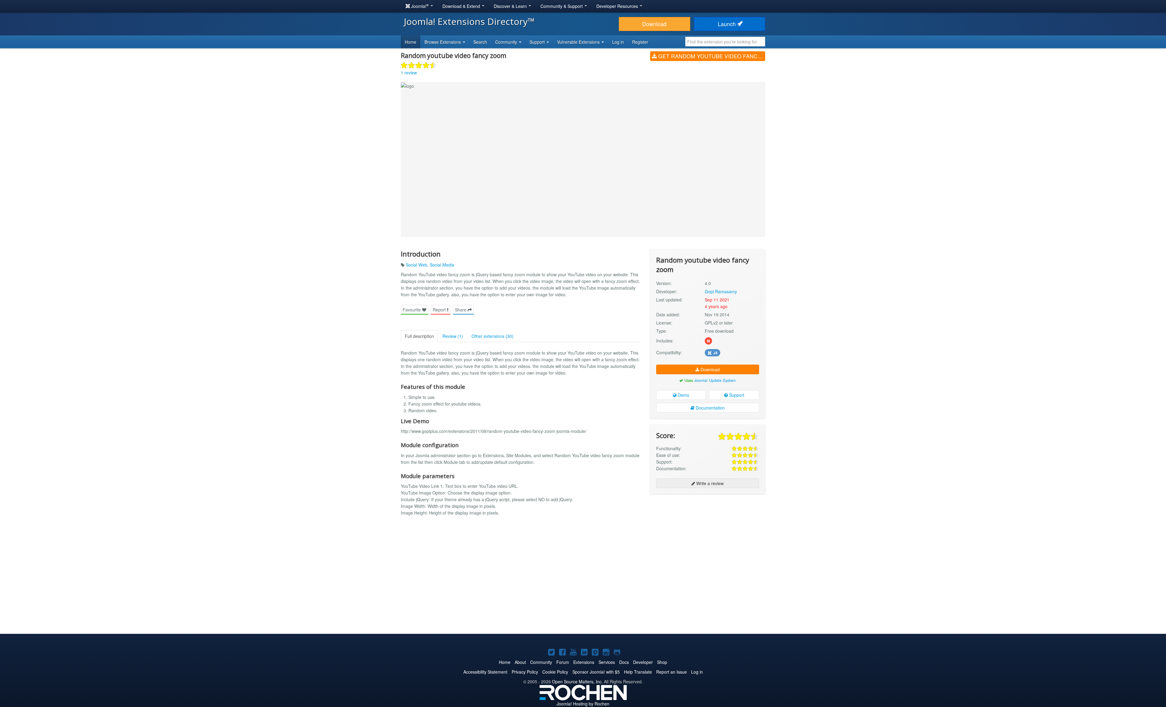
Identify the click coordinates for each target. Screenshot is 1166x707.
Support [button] (538, 42)
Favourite (412, 310)
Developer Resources (617, 6)
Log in (618, 42)
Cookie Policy (555, 672)
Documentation (709, 408)
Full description (419, 336)
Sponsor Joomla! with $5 (596, 672)
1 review (409, 73)
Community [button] (506, 42)
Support (736, 395)
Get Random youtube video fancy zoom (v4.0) (711, 56)
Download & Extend (461, 6)
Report (440, 310)
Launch (727, 24)
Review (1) (452, 336)
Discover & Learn (511, 6)
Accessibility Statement (485, 672)
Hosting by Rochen (583, 704)
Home (410, 42)
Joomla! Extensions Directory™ (469, 21)
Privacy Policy (525, 672)
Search (480, 42)
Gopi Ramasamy (721, 291)
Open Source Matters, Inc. (577, 681)
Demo (683, 395)
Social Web (416, 265)
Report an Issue (671, 672)
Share (461, 310)
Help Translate (638, 672)
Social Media (442, 265)
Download (654, 24)
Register (640, 42)
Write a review (709, 483)
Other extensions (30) (492, 336)
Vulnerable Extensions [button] (579, 42)
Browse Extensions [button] (443, 42)
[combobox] (725, 41)
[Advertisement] (707, 538)
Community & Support (562, 6)
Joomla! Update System (715, 380)
